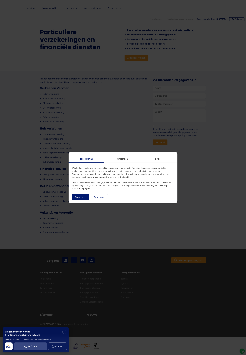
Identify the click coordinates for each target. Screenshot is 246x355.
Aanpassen (99, 197)
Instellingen (122, 159)
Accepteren (80, 197)
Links (158, 159)
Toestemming (86, 159)
